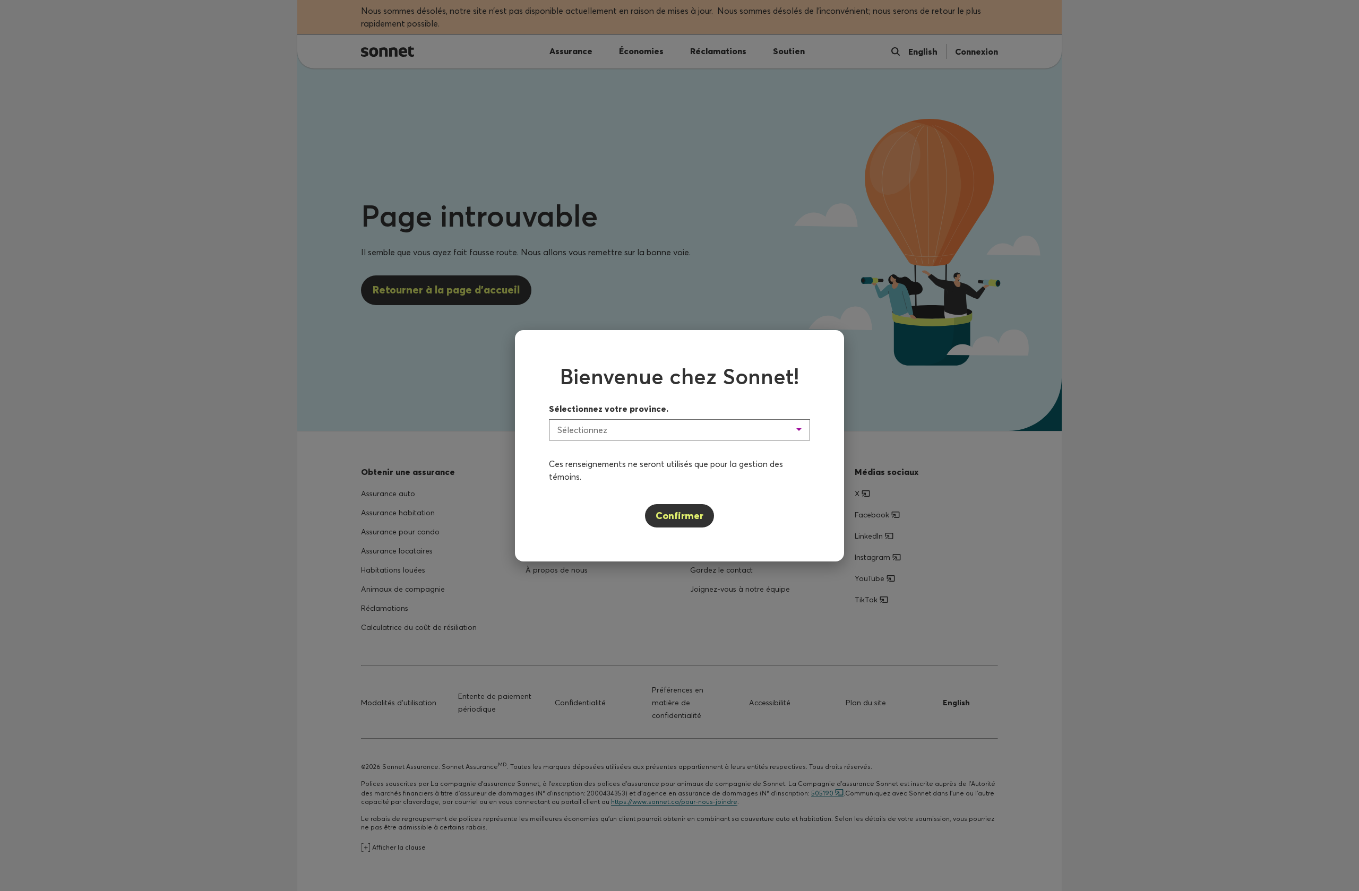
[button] (679, 429)
